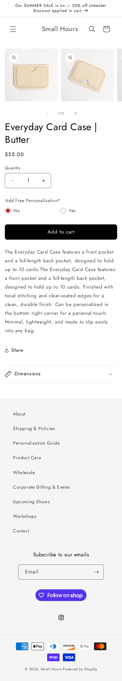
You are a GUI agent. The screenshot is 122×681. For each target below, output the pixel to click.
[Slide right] (75, 113)
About (19, 414)
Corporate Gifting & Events (41, 487)
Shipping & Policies (34, 428)
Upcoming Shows (31, 501)
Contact (21, 531)
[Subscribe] (96, 572)
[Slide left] (47, 113)
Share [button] (17, 350)
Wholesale (24, 472)
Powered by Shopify (80, 669)
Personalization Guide (36, 443)
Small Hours (51, 669)
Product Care (27, 457)
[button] (13, 29)
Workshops (24, 516)
